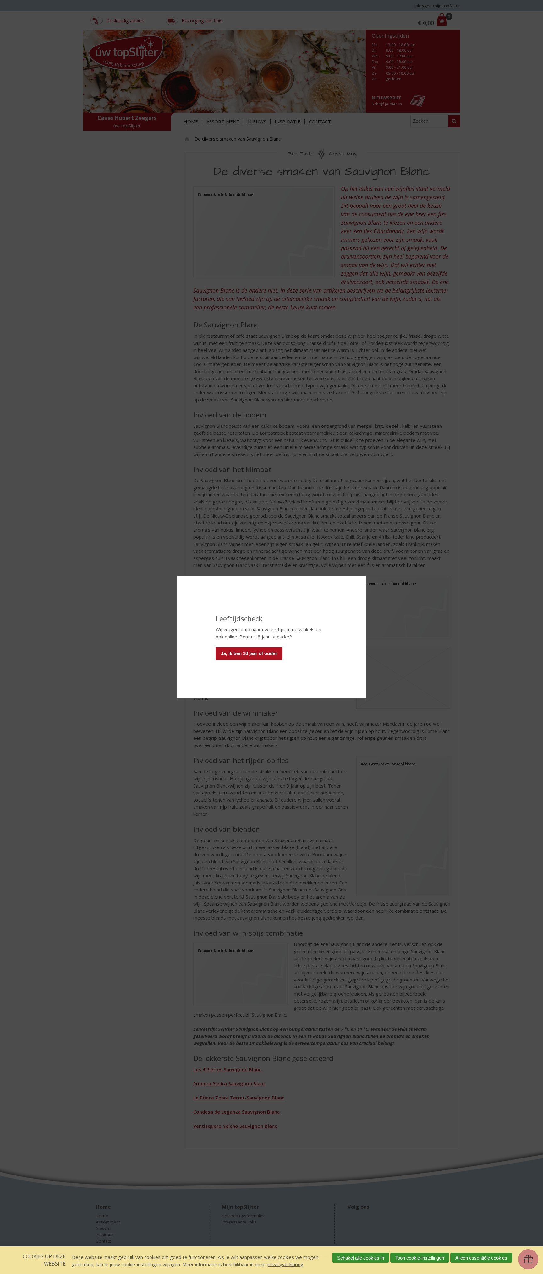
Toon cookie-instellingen (419, 1258)
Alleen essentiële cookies (481, 1258)
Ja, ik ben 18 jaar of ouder (249, 653)
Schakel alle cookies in (360, 1258)
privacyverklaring (285, 1264)
